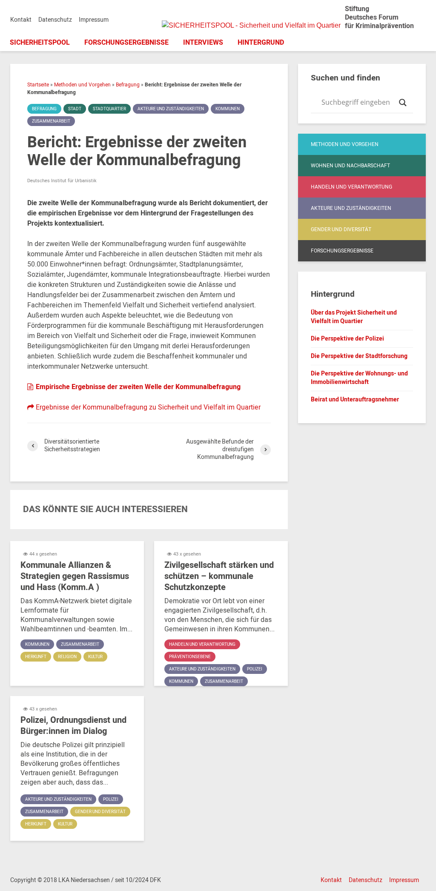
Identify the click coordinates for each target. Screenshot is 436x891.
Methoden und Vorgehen (82, 85)
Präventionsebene (190, 657)
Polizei (254, 669)
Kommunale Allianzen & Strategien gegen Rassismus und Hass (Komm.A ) (74, 576)
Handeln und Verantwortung (202, 644)
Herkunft (35, 657)
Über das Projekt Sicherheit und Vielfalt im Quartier (354, 317)
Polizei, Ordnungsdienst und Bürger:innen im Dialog (73, 726)
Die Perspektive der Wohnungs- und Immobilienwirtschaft (359, 378)
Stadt (74, 109)
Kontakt (21, 19)
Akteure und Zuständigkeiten (171, 109)
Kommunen (227, 109)
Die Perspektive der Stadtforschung (359, 356)
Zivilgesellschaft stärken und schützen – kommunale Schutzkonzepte (219, 576)
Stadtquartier (109, 109)
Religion (67, 657)
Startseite (38, 85)
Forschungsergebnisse (126, 42)
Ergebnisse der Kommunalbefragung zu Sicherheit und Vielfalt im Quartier (147, 407)
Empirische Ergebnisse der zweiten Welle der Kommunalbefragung (137, 387)
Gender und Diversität (100, 812)
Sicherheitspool (40, 42)
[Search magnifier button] (403, 103)
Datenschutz (55, 19)
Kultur (95, 657)
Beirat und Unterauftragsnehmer (355, 399)
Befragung (128, 85)
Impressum (94, 19)
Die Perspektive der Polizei (347, 338)
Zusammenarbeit (51, 121)
